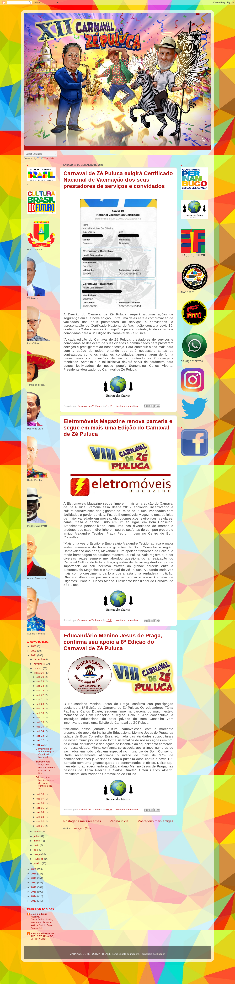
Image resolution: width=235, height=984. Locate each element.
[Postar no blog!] (148, 406)
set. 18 (40, 713)
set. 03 (40, 817)
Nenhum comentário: (127, 406)
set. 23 (40, 690)
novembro (39, 664)
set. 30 (40, 677)
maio (37, 845)
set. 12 (40, 740)
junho (37, 840)
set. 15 (40, 726)
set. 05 (40, 808)
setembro (39, 673)
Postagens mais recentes (82, 821)
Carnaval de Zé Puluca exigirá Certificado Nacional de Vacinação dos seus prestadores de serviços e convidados (118, 179)
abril (36, 850)
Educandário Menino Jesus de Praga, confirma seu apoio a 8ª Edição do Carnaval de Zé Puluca (112, 641)
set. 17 (40, 717)
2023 (34, 646)
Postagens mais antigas (155, 821)
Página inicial (119, 821)
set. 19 (40, 708)
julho (37, 836)
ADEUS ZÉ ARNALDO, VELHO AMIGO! (42, 938)
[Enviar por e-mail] (145, 406)
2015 (34, 891)
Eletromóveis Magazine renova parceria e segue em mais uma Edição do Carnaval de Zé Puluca (117, 427)
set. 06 (40, 803)
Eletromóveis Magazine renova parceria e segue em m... (46, 767)
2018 (34, 878)
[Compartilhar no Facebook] (155, 406)
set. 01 (40, 826)
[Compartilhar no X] (152, 406)
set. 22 (40, 695)
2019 (34, 873)
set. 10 (40, 794)
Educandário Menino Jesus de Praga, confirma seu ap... (45, 783)
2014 (34, 896)
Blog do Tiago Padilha (39, 915)
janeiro (38, 863)
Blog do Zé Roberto (42, 933)
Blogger (160, 954)
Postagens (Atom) (82, 828)
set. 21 (40, 699)
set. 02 (40, 821)
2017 (34, 882)
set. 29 (40, 681)
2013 (34, 901)
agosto (38, 831)
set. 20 (40, 704)
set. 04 (40, 812)
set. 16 (40, 722)
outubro (38, 668)
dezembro (39, 659)
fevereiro (39, 859)
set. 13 (40, 736)
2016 (34, 887)
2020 (34, 869)
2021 (34, 655)
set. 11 (40, 745)
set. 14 (40, 731)
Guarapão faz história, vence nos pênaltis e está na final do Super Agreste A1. (42, 923)
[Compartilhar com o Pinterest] (158, 406)
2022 (34, 651)
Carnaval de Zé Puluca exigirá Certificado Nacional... (45, 752)
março (37, 854)
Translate (49, 158)
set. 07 (40, 798)
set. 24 (40, 686)
